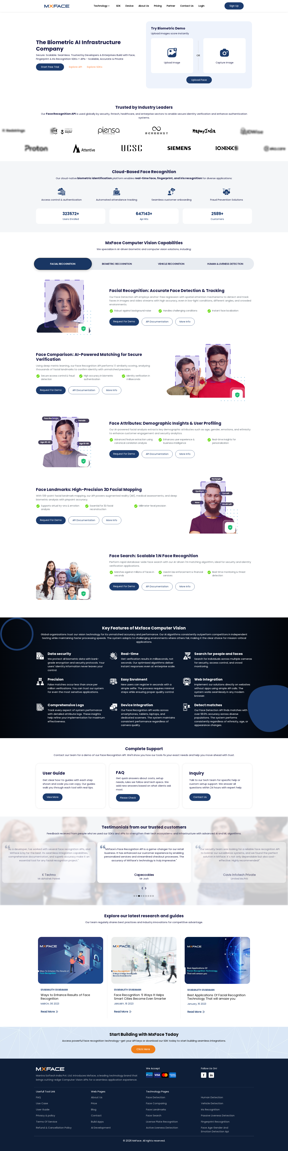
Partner (171, 5)
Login (201, 5)
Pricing (158, 5)
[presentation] (142, 888)
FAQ (38, 1097)
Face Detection (155, 1097)
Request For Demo (124, 321)
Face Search (153, 1115)
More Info (185, 321)
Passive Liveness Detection (217, 1115)
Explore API (75, 67)
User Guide (43, 1109)
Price (94, 1103)
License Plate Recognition (162, 1121)
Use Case (42, 1103)
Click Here (143, 1049)
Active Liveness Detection (162, 1127)
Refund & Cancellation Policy (54, 1127)
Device (130, 5)
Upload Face (199, 80)
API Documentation (157, 321)
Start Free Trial (50, 67)
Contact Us (187, 5)
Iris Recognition (210, 1109)
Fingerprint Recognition (215, 1121)
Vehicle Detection (212, 1103)
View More (52, 797)
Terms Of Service (46, 1121)
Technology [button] (101, 5)
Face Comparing (156, 1103)
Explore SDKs (94, 67)
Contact (96, 1115)
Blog (93, 1109)
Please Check (128, 797)
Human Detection (212, 1097)
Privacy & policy (45, 1115)
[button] (134, 896)
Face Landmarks (156, 1109)
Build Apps (97, 1121)
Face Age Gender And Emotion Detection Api (215, 1129)
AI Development (101, 1127)
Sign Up (234, 5)
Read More (48, 1011)
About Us (143, 5)
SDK (118, 5)
